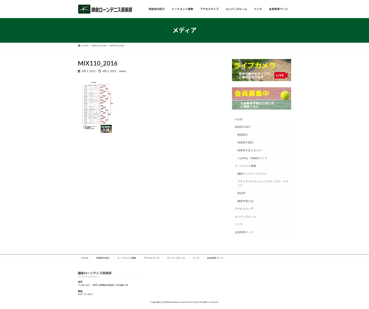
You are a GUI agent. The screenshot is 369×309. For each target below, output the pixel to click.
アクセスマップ (244, 208)
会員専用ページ (244, 232)
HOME (239, 119)
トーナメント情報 (245, 165)
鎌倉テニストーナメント (252, 173)
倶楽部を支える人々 (249, 150)
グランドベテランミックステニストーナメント (262, 183)
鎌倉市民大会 (245, 200)
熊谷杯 (241, 193)
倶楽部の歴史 (245, 142)
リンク (239, 224)
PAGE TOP (357, 296)
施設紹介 (242, 134)
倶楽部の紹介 (243, 126)
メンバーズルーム (245, 216)
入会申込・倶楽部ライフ (252, 158)
